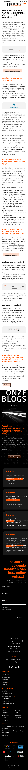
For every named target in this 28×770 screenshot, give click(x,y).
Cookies (12, 767)
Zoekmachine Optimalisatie (16, 245)
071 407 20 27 (23, 1)
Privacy (8, 767)
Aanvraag (5, 607)
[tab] (11, 405)
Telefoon (5, 593)
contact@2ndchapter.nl (14, 646)
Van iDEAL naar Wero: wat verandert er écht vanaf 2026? (13, 727)
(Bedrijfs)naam (7, 586)
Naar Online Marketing (10, 255)
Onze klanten (6, 677)
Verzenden (20, 617)
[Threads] (19, 667)
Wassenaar (18, 715)
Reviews (5, 682)
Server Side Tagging (9, 696)
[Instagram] (12, 667)
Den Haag (18, 717)
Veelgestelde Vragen (8, 703)
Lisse (16, 712)
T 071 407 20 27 (14, 643)
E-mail (4, 600)
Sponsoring (5, 679)
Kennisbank (6, 701)
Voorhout (17, 710)
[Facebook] (9, 667)
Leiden (4, 717)
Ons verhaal (5, 674)
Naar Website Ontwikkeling (12, 71)
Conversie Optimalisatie (14, 247)
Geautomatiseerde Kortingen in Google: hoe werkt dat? (13, 731)
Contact (6, 385)
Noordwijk (5, 720)
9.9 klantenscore (7, 1)
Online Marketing (7, 693)
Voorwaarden (19, 767)
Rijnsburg (5, 712)
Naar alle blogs (14, 457)
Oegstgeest (5, 715)
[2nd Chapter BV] (14, 4)
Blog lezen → (6, 449)
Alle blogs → (5, 735)
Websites (4, 691)
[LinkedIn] (16, 667)
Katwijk (4, 710)
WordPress (12, 24)
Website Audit (8, 698)
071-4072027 (21, 582)
